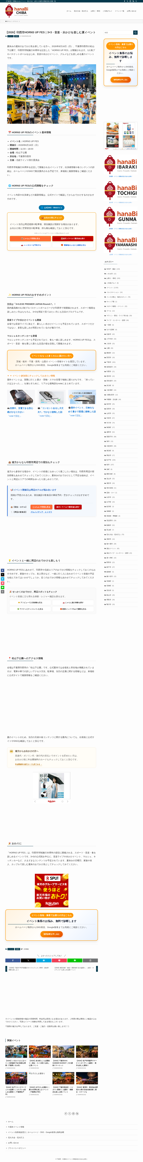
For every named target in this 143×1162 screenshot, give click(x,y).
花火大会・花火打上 (115, 534)
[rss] (133, 1)
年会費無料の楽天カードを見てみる (27, 764)
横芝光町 (110, 474)
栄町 (109, 469)
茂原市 (110, 539)
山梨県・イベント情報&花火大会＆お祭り (120, 254)
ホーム (10, 1122)
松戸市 (110, 460)
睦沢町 (110, 506)
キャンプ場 (111, 301)
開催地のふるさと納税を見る (73, 245)
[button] (12, 960)
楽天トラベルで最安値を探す (73, 238)
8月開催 (26, 949)
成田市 (110, 432)
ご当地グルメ (112, 283)
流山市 (110, 478)
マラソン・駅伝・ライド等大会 (119, 315)
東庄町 (110, 450)
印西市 (16, 36)
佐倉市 (110, 334)
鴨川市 (110, 604)
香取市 (110, 600)
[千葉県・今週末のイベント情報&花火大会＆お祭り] (16, 11)
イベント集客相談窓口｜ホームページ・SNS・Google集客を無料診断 (36, 1132)
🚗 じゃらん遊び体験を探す (73, 602)
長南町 (110, 581)
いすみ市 (111, 274)
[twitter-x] (127, 1)
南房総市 (111, 367)
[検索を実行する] (135, 32)
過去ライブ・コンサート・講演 (119, 553)
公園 (109, 348)
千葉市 (110, 362)
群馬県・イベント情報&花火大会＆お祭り (120, 228)
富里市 (110, 409)
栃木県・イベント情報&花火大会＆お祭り (120, 202)
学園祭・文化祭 (113, 399)
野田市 (110, 562)
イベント (10, 36)
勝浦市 (110, 353)
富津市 (110, 404)
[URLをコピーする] (90, 960)
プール (110, 311)
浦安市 (110, 483)
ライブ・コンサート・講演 (117, 320)
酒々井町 (111, 558)
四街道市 (111, 381)
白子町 (110, 502)
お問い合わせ (13, 1143)
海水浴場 (111, 488)
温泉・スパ (111, 492)
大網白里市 (112, 395)
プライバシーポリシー (17, 1148)
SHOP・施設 (113, 269)
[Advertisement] (51, 270)
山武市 (110, 413)
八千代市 (111, 339)
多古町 (110, 385)
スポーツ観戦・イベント (116, 306)
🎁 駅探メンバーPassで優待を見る (73, 609)
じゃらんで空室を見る (30, 238)
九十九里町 (111, 329)
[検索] (136, 1)
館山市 (110, 595)
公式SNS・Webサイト (51, 207)
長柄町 (110, 586)
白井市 (110, 497)
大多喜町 (111, 390)
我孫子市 (111, 436)
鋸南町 (110, 572)
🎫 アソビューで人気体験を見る (30, 602)
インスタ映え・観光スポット (118, 297)
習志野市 (111, 520)
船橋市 (110, 525)
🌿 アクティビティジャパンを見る (30, 609)
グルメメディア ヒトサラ (41, 512)
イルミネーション (114, 292)
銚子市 (110, 567)
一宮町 (110, 325)
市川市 (110, 423)
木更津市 (111, 446)
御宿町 (110, 427)
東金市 (110, 455)
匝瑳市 (110, 357)
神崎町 (110, 511)
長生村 (110, 590)
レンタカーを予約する (31, 245)
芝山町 (110, 530)
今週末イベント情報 (16, 1127)
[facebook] (124, 1)
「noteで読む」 (14, 416)
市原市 (110, 418)
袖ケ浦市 (111, 544)
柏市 (110, 464)
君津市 (110, 376)
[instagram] (130, 1)
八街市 (110, 343)
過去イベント (112, 548)
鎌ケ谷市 (111, 576)
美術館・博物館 (113, 516)
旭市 (109, 441)
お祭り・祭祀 (113, 278)
